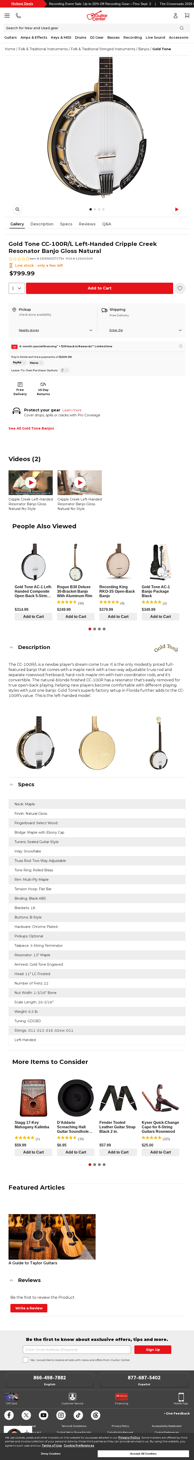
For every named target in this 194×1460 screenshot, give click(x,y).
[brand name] (166, 648)
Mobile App (181, 1403)
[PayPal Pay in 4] (19, 363)
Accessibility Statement (166, 1426)
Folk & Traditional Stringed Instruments (103, 49)
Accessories (179, 37)
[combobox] (17, 288)
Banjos (143, 49)
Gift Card (11, 1403)
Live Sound (155, 37)
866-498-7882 (49, 1378)
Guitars (10, 37)
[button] (97, 647)
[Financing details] (181, 346)
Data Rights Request (120, 1432)
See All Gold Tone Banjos (31, 428)
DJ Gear (97, 37)
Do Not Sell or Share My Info (74, 1432)
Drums (80, 37)
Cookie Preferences (79, 1445)
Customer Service (72, 1403)
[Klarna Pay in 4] (36, 363)
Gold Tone (161, 49)
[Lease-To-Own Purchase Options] (65, 370)
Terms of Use (52, 1445)
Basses (113, 37)
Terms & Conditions (74, 1426)
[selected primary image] (97, 128)
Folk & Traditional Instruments (43, 49)
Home (10, 49)
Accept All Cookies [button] (143, 1453)
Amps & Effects (34, 37)
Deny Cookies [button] (51, 1453)
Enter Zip (116, 330)
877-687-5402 (144, 1378)
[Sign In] (175, 15)
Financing (121, 1403)
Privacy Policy (129, 1437)
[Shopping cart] (187, 15)
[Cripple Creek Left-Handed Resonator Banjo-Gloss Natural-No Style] (31, 482)
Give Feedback (178, 1413)
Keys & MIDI (61, 37)
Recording (132, 37)
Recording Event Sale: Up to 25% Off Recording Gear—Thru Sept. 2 (100, 4)
